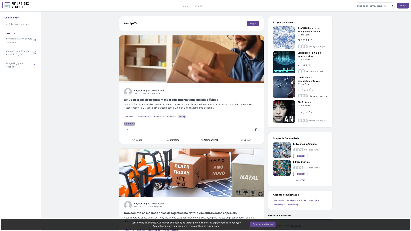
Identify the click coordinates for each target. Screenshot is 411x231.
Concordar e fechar (263, 224)
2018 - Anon (304, 102)
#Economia (130, 116)
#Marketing (293, 204)
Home (185, 5)
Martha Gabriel (304, 35)
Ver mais (300, 180)
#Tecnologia (279, 204)
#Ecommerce (144, 116)
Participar (300, 156)
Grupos (198, 5)
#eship (182, 116)
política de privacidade (207, 226)
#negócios (314, 200)
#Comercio (159, 116)
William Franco (304, 84)
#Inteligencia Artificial (296, 200)
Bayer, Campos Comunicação (149, 90)
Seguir (253, 23)
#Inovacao (279, 200)
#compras (171, 116)
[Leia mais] (284, 37)
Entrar (403, 5)
